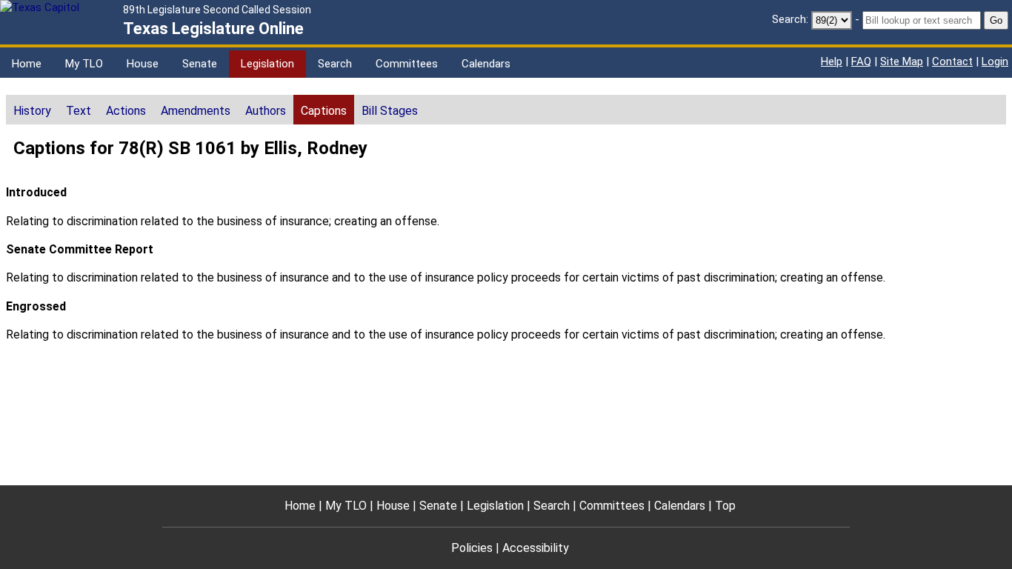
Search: (790, 19)
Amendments (195, 111)
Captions (324, 111)
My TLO (84, 63)
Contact (952, 61)
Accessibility (535, 548)
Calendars (486, 63)
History (32, 111)
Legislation (267, 63)
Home (26, 63)
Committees (407, 63)
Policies (472, 548)
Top (725, 506)
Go (996, 20)
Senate (199, 63)
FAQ (861, 61)
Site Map (901, 61)
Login (995, 61)
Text (78, 111)
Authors (265, 111)
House (143, 63)
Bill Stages (390, 111)
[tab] (32, 109)
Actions (126, 111)
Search (335, 63)
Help (831, 61)
